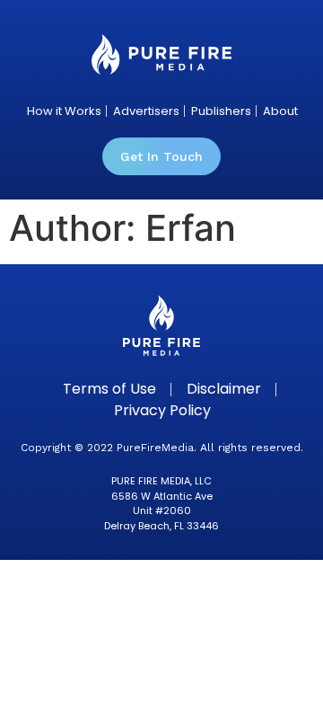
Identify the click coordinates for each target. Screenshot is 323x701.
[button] (161, 156)
